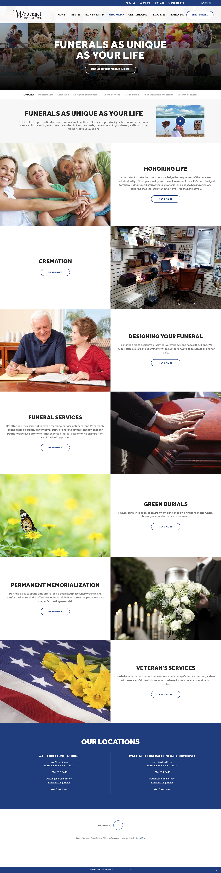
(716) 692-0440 (59, 772)
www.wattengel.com (59, 782)
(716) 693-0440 (162, 772)
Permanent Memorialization (158, 94)
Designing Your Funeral (85, 94)
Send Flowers (200, 15)
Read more (169, 199)
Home (61, 14)
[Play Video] (180, 121)
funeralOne (140, 838)
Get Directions (59, 789)
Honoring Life (45, 94)
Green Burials (132, 94)
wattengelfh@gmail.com (59, 778)
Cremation (63, 94)
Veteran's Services (188, 94)
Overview (28, 94)
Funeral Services (111, 94)
